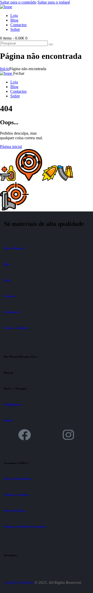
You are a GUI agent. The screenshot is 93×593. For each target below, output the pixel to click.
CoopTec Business (19, 582)
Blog (7, 264)
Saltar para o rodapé (53, 2)
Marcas (8, 420)
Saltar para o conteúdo (18, 2)
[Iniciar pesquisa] (51, 44)
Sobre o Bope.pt (14, 248)
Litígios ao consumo (16, 494)
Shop (7, 280)
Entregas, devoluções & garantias (25, 526)
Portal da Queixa (15, 510)
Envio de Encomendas (17, 478)
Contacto (10, 296)
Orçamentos (11, 311)
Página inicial (11, 146)
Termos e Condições (16, 327)
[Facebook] (24, 434)
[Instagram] (68, 434)
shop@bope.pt (12, 404)
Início (4, 69)
